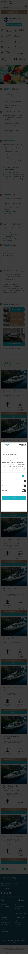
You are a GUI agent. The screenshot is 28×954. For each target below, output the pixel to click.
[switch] (24, 481)
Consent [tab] (5, 449)
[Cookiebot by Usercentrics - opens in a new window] (19, 445)
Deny (14, 508)
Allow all (14, 497)
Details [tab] (14, 449)
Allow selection (14, 502)
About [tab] (23, 449)
